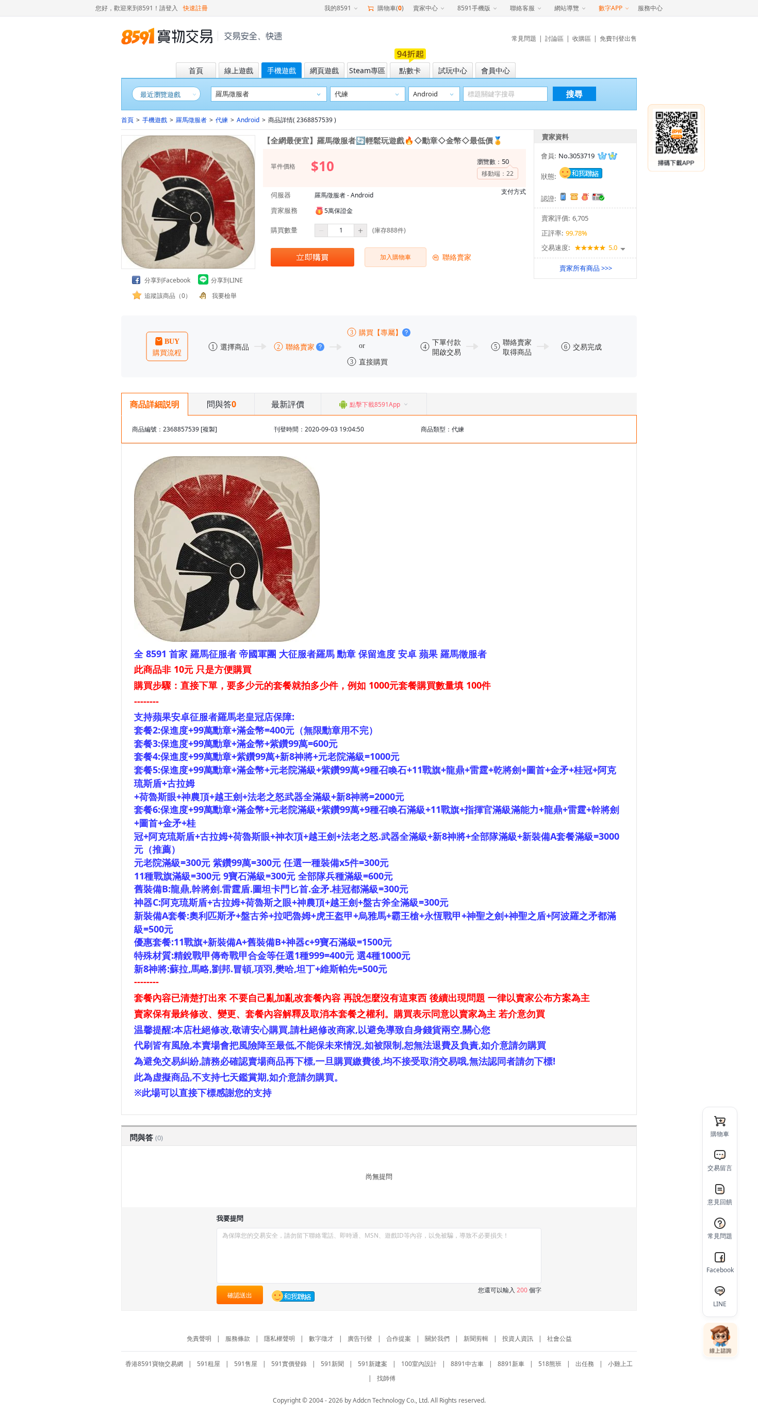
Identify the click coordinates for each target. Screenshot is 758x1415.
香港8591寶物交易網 (154, 1363)
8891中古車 (467, 1363)
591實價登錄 (289, 1363)
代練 (222, 119)
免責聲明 (199, 1338)
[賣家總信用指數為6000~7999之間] (607, 156)
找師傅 (386, 1378)
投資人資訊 (517, 1338)
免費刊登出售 (618, 38)
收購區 (581, 38)
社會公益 (559, 1338)
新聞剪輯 (476, 1338)
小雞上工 (620, 1363)
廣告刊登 (360, 1338)
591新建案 (372, 1363)
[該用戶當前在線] (581, 171)
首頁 (127, 119)
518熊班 (550, 1363)
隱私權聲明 (279, 1338)
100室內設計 (419, 1363)
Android (248, 119)
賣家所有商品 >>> (585, 268)
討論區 (554, 38)
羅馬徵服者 (191, 119)
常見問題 (524, 38)
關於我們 (437, 1338)
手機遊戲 (154, 119)
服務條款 (237, 1338)
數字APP (610, 8)
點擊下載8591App (375, 404)
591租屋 (208, 1363)
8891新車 (511, 1363)
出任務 (584, 1363)
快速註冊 (195, 8)
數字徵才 (321, 1338)
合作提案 (398, 1338)
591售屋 (245, 1363)
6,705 (580, 218)
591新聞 (332, 1363)
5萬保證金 (338, 210)
